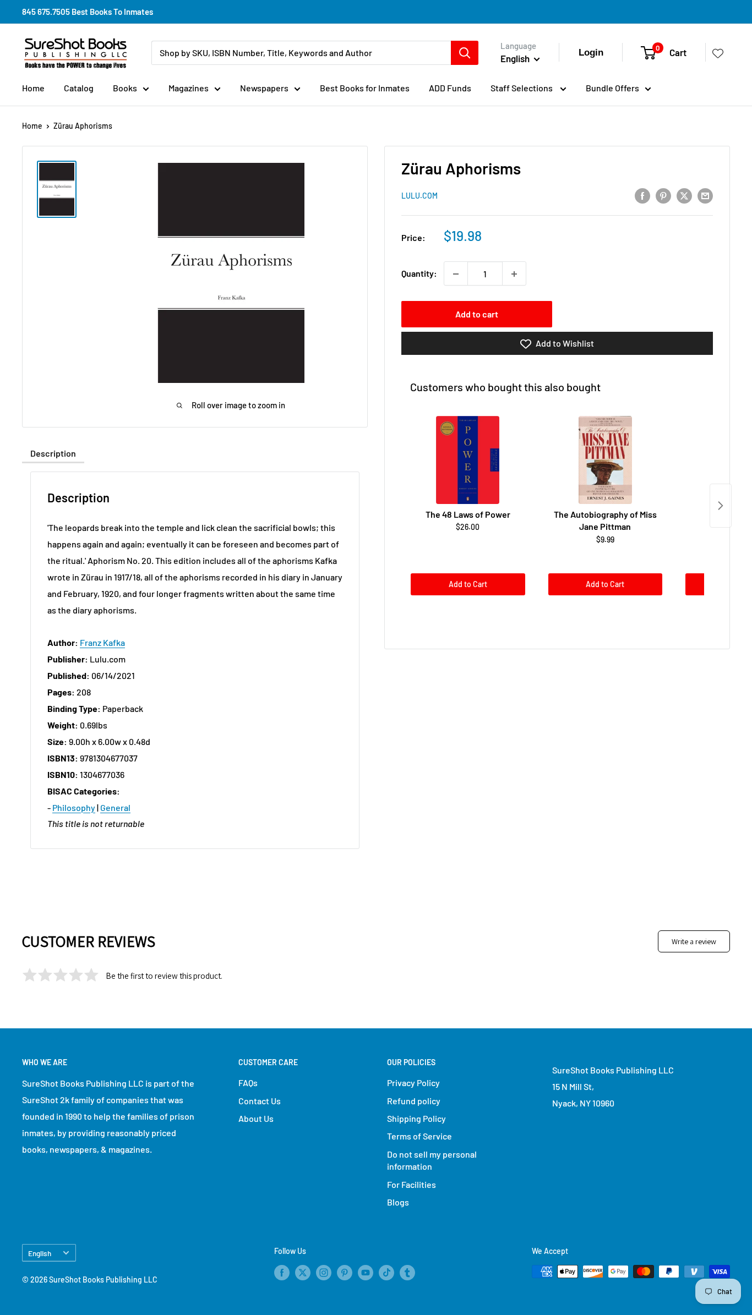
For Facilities (411, 1184)
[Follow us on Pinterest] (344, 1272)
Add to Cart (468, 584)
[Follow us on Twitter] (302, 1272)
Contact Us (259, 1100)
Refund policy (413, 1100)
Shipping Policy (416, 1118)
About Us (256, 1118)
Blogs (398, 1202)
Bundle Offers (612, 88)
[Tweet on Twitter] (684, 195)
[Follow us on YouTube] (365, 1272)
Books (125, 88)
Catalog (79, 88)
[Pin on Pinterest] (663, 195)
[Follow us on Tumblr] (407, 1272)
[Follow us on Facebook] (282, 1272)
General (115, 807)
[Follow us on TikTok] (386, 1272)
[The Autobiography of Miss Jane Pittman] (605, 460)
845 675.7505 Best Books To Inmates (87, 12)
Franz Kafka (102, 642)
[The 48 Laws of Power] (468, 460)
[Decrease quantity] (455, 274)
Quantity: (419, 274)
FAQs (248, 1082)
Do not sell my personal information (432, 1160)
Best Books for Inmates (365, 88)
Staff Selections (522, 88)
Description (53, 453)
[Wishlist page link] (717, 52)
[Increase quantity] (514, 274)
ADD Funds (450, 88)
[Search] (464, 53)
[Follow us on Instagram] (323, 1272)
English (39, 1253)
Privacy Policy (413, 1082)
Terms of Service (419, 1136)
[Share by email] (705, 195)
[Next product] (721, 506)
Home (33, 88)
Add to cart (476, 314)
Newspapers (264, 88)
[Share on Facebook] (642, 195)
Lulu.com (419, 196)
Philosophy (73, 807)
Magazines (188, 88)
